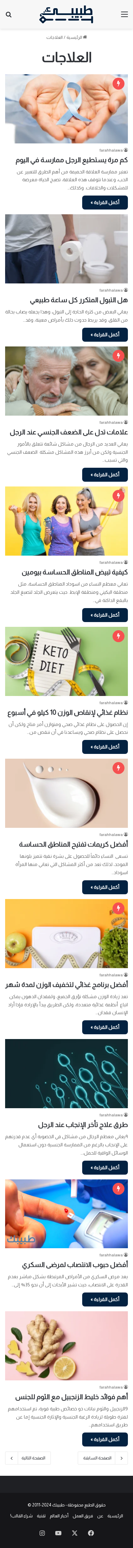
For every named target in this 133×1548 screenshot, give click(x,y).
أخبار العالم (59, 1515)
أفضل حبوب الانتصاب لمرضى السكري (75, 1264)
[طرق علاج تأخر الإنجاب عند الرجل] (66, 1073)
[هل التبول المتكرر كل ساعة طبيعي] (66, 248)
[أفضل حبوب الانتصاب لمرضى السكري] (66, 1214)
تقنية (41, 1515)
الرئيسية (74, 37)
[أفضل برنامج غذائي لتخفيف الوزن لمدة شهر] (66, 933)
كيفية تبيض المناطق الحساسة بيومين (75, 572)
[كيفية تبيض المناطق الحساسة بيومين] (66, 521)
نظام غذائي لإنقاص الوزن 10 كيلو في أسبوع (68, 712)
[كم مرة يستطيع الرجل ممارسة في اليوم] (66, 108)
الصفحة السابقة (97, 1457)
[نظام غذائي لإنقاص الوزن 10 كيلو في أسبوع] (66, 661)
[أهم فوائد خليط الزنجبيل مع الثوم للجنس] (66, 1345)
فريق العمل (83, 1515)
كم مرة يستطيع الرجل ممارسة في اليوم (72, 160)
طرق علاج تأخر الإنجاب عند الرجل (83, 1124)
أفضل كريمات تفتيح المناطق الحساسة (73, 844)
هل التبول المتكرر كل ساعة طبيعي (79, 300)
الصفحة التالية (33, 1457)
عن (100, 1515)
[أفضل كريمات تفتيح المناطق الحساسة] (66, 793)
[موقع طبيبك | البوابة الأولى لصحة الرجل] (66, 14)
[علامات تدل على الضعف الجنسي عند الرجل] (66, 381)
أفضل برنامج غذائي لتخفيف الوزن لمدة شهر (66, 984)
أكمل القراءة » (105, 202)
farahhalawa (111, 150)
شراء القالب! (21, 1515)
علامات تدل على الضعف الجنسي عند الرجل (69, 432)
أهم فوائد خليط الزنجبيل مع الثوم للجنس (71, 1396)
